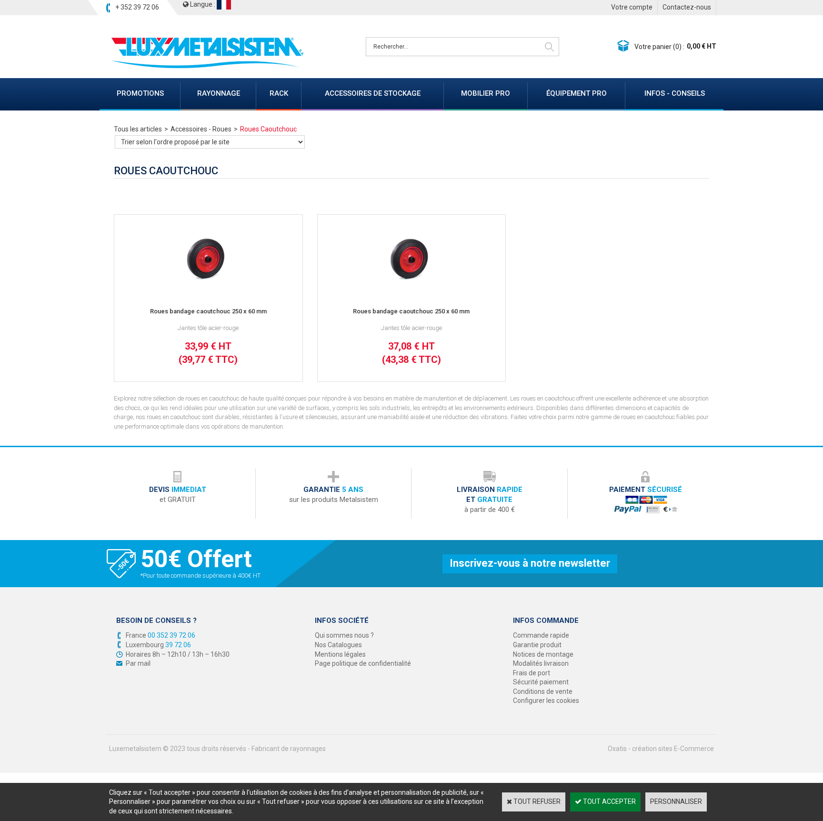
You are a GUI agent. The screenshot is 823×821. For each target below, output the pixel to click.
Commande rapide (541, 635)
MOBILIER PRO (485, 93)
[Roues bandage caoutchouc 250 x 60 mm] (208, 292)
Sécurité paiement (541, 682)
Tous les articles (138, 129)
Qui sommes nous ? (344, 635)
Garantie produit (537, 645)
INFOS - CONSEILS (674, 93)
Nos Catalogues (338, 645)
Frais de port (531, 673)
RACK (279, 93)
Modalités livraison (541, 663)
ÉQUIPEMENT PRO (576, 93)
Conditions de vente (542, 691)
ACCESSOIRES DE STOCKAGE (373, 93)
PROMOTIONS (140, 93)
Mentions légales (340, 654)
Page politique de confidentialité (363, 663)
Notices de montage (543, 654)
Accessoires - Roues (201, 129)
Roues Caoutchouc (268, 129)
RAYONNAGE (218, 93)
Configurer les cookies (546, 700)
